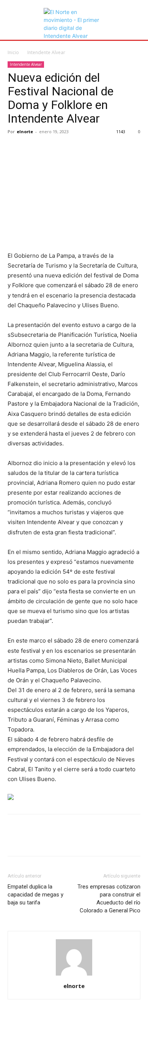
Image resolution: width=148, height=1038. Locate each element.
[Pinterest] (50, 148)
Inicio (13, 52)
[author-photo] (74, 975)
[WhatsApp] (67, 148)
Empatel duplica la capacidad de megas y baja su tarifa (35, 894)
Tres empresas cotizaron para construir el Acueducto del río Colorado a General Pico (108, 898)
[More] (85, 148)
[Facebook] (15, 148)
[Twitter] (32, 148)
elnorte (25, 131)
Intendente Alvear (46, 52)
